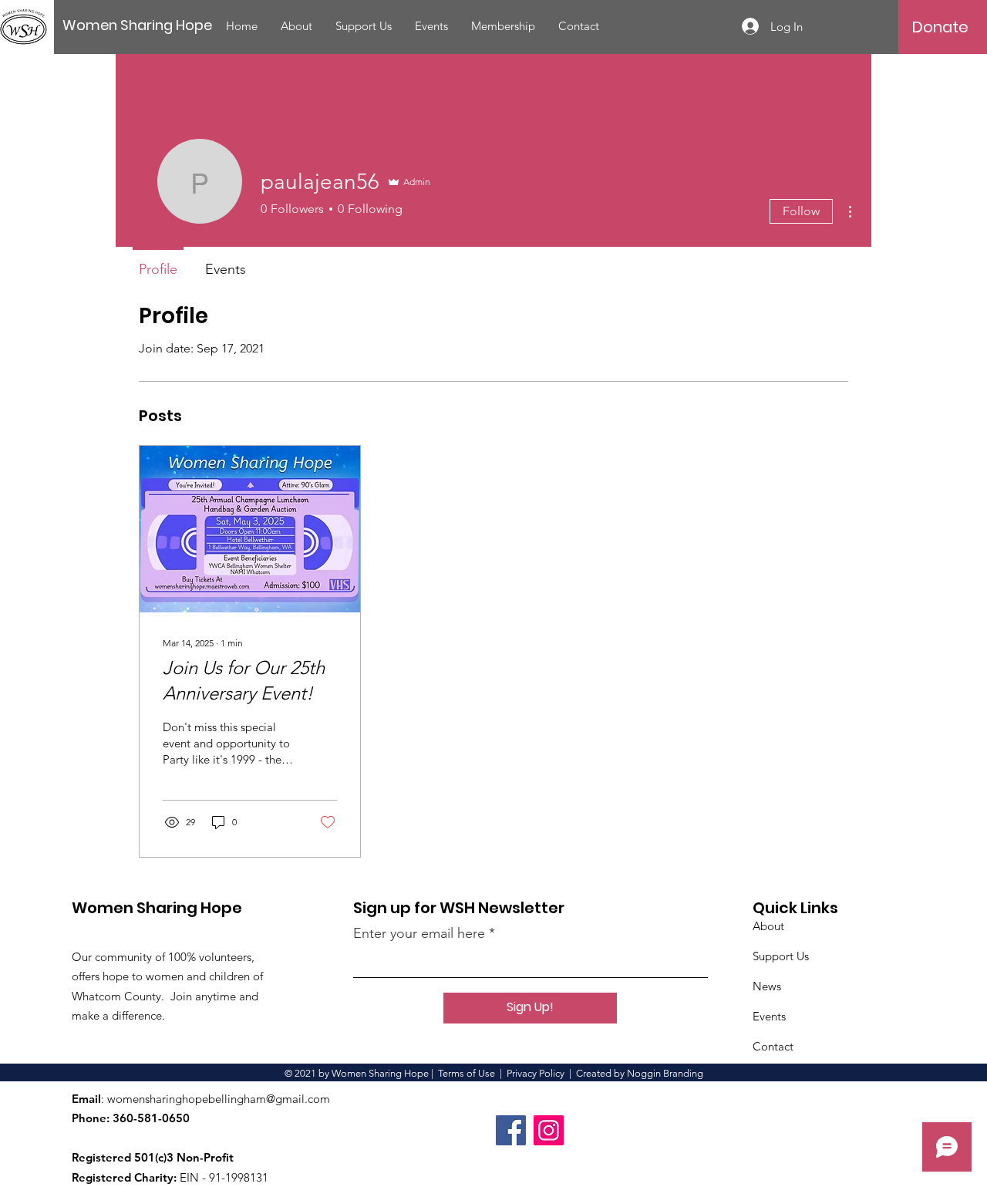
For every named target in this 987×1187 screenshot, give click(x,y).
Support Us (781, 956)
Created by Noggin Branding (639, 1073)
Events (769, 1016)
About (768, 926)
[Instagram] (549, 1130)
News (767, 986)
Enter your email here (419, 933)
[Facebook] (511, 1130)
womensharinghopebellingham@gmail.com (218, 1098)
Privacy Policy (535, 1073)
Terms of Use (466, 1073)
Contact (773, 1046)
